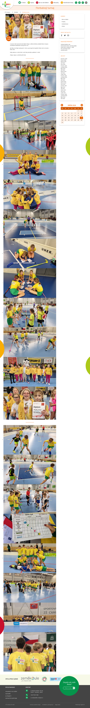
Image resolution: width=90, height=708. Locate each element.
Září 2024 (63, 70)
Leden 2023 (63, 74)
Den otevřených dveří (65, 48)
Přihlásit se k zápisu (68, 687)
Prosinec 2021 (64, 85)
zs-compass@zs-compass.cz (37, 697)
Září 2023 (63, 73)
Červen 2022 (63, 81)
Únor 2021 (63, 91)
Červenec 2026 (64, 58)
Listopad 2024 (64, 67)
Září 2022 (63, 80)
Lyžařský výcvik (64, 50)
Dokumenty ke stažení (11, 691)
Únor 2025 (63, 64)
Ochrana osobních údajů (35, 704)
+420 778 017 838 (34, 695)
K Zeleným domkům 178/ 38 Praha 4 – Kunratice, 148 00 (37, 691)
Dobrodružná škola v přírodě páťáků (69, 45)
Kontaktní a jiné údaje (11, 698)
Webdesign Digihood (80, 704)
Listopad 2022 (64, 77)
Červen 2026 (63, 60)
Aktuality (56, 2)
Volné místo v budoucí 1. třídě (67, 47)
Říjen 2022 (63, 78)
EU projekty (8, 696)
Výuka (32, 2)
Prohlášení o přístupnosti (47, 704)
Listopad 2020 (64, 95)
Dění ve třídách (65, 19)
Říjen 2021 (63, 87)
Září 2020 (63, 98)
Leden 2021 (63, 92)
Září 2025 (63, 63)
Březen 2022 (63, 82)
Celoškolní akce (65, 24)
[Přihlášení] (79, 3)
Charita (63, 26)
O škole (23, 2)
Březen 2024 (63, 71)
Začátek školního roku (65, 44)
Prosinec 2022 (64, 75)
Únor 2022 (63, 84)
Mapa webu (57, 704)
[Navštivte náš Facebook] (83, 3)
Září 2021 (63, 88)
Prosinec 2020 (64, 94)
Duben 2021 (63, 90)
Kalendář (7, 693)
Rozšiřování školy (68, 2)
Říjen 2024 (63, 68)
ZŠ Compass (7, 12)
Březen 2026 (63, 61)
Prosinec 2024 (64, 65)
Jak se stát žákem (44, 2)
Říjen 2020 (63, 97)
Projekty (63, 21)
